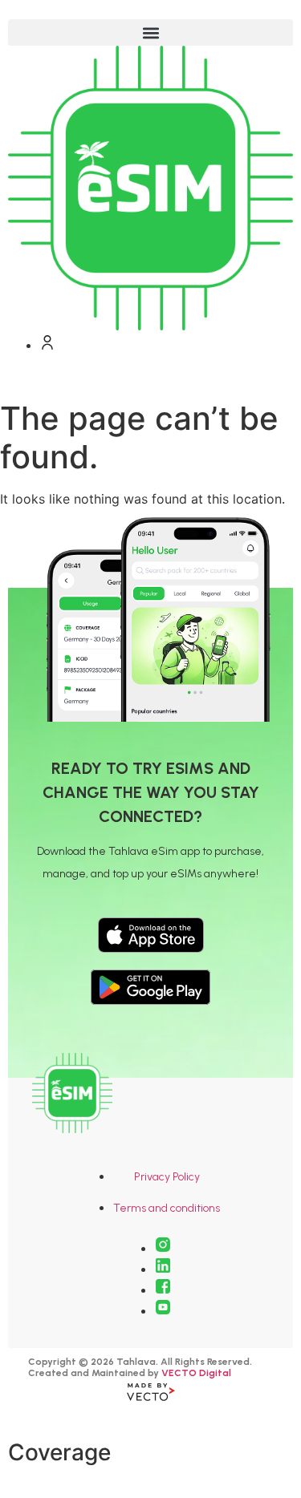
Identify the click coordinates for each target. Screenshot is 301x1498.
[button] (150, 32)
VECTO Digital (196, 1373)
